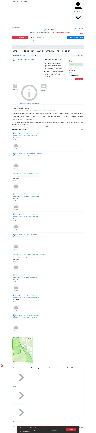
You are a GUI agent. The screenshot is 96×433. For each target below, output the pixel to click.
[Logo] (20, 27)
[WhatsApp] (77, 75)
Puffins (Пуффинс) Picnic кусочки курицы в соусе (25, 135)
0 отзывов (80, 55)
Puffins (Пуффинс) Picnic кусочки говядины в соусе (26, 196)
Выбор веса (72, 70)
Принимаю (71, 429)
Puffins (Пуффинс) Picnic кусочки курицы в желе (25, 277)
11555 (46, 127)
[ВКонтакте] (69, 75)
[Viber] (75, 75)
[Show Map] (2, 365)
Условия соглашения (18, 421)
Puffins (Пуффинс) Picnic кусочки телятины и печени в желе (29, 127)
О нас (74, 28)
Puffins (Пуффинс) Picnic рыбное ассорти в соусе (25, 216)
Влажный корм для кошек (55, 127)
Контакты (80, 30)
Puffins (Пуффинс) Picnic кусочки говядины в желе (26, 297)
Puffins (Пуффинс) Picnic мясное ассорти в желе (25, 317)
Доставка (81, 28)
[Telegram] (78, 75)
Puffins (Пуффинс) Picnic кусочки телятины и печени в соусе (28, 257)
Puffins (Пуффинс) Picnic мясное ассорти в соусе (25, 176)
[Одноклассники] (71, 75)
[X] (73, 75)
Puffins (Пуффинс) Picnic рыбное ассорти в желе (25, 236)
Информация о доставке (19, 404)
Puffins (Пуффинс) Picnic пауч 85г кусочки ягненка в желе (27, 155)
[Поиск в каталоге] (64, 40)
